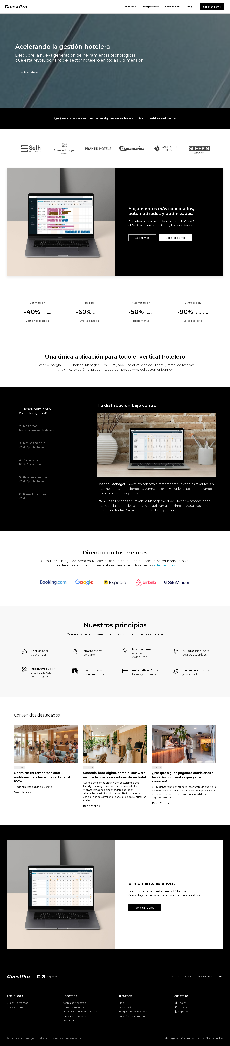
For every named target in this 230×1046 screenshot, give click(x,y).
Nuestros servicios (73, 1007)
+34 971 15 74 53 (183, 976)
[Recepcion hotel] (184, 744)
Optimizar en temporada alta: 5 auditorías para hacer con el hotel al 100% (42, 777)
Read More (22, 792)
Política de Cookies (212, 1038)
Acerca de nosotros (74, 1002)
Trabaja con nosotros (75, 1016)
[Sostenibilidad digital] (115, 744)
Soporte (182, 1011)
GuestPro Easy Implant (132, 1016)
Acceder (182, 1007)
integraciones (164, 565)
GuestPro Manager (18, 1002)
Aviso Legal (169, 1038)
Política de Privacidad (189, 1038)
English (182, 1002)
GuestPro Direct (16, 1007)
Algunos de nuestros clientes (80, 1011)
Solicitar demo (212, 6)
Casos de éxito (127, 1007)
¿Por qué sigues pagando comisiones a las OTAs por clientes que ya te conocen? (183, 777)
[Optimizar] (46, 744)
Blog (121, 1002)
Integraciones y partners (132, 1011)
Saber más (142, 237)
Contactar (68, 1020)
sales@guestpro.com (210, 976)
